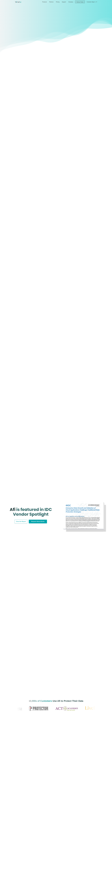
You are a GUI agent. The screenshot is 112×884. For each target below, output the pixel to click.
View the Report (21, 521)
